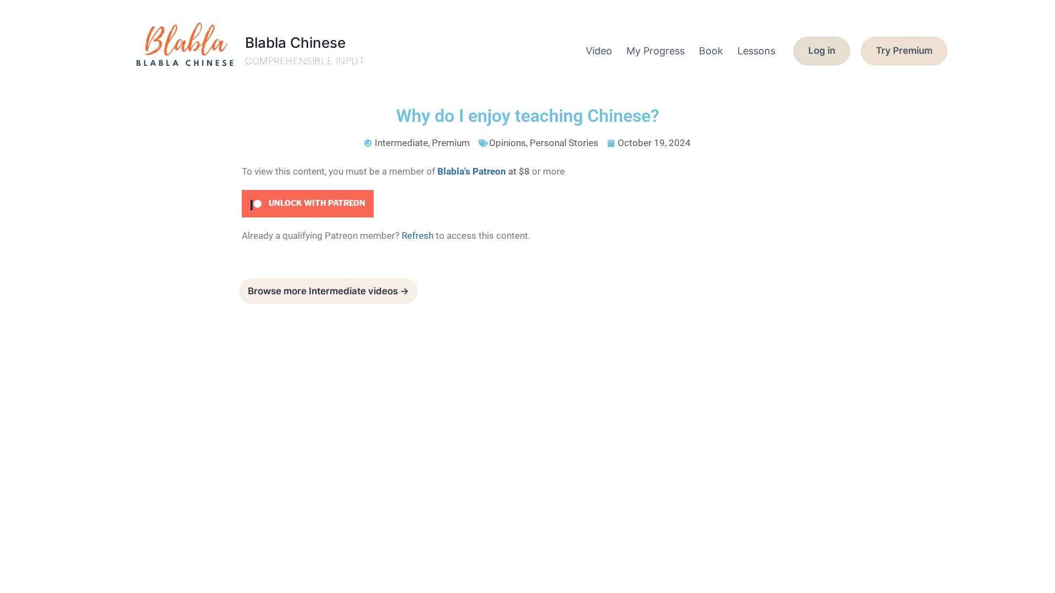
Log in (821, 50)
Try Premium (904, 50)
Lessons (756, 51)
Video (599, 51)
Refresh (418, 235)
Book (711, 51)
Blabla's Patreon (471, 171)
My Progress (655, 51)
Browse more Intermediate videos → (328, 291)
